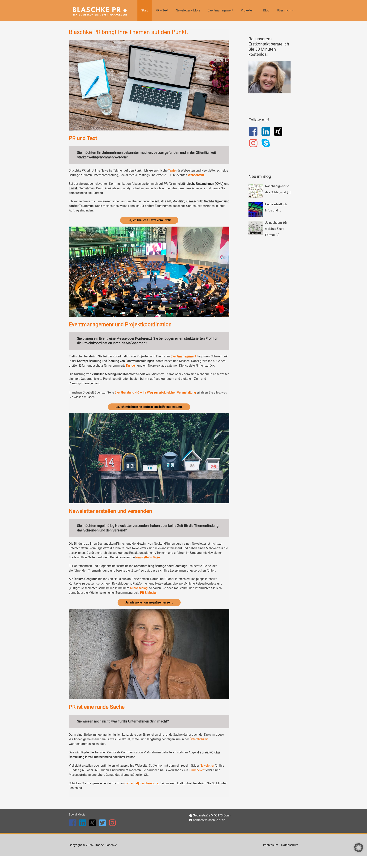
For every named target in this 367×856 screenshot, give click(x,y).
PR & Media (148, 592)
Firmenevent (197, 770)
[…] (289, 192)
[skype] (267, 143)
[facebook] (254, 131)
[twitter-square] (104, 823)
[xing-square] (279, 131)
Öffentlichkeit (199, 739)
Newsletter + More (147, 557)
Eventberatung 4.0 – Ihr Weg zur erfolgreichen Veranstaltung (155, 392)
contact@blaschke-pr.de (209, 820)
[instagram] (254, 143)
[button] (358, 847)
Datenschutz (289, 845)
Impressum (270, 845)
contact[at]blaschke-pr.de (141, 783)
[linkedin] (267, 131)
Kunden (131, 365)
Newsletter (207, 765)
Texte (172, 170)
